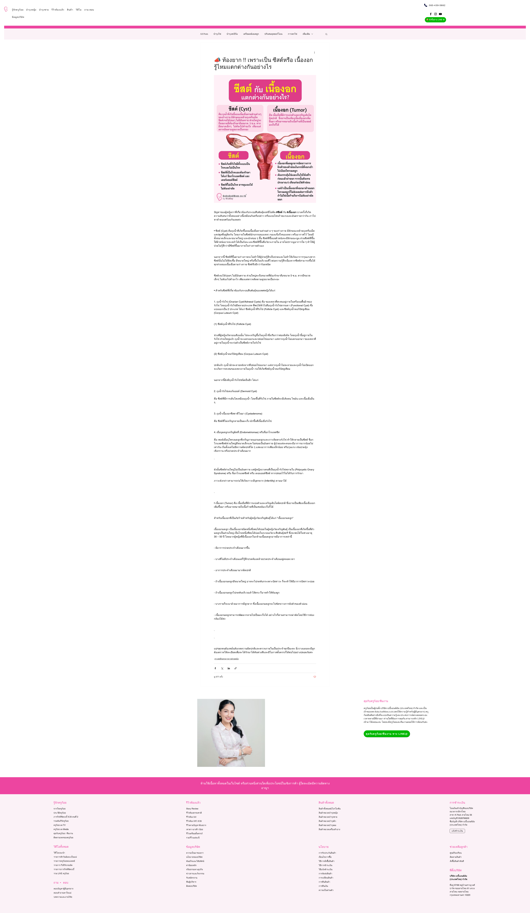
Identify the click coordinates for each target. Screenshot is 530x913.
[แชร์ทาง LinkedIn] (228, 668)
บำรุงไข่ (217, 34)
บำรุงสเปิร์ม (232, 34)
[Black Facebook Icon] (430, 14)
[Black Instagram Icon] (435, 14)
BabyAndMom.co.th (384, 711)
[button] (17, 10)
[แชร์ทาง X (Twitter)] (222, 668)
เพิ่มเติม (306, 34)
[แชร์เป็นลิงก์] (235, 668)
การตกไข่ (292, 34)
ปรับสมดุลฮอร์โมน (273, 34)
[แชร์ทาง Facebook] (215, 668)
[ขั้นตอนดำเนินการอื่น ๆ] (314, 52)
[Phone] (425, 5)
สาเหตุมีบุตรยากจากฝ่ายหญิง (226, 659)
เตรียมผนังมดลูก (251, 34)
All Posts (204, 34)
